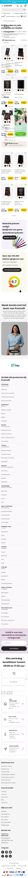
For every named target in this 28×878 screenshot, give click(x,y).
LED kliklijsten (9, 72)
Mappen (3, 478)
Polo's (3, 535)
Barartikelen (4, 592)
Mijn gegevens (5, 814)
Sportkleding (5, 508)
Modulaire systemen (10, 37)
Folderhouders (10, 63)
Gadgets (4, 495)
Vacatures (4, 802)
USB (2, 502)
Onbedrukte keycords (7, 397)
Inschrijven (14, 648)
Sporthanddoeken (6, 511)
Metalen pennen (6, 430)
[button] (10, 16)
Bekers (3, 417)
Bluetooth (4, 491)
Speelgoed (4, 576)
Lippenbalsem (5, 519)
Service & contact (6, 766)
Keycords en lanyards (7, 393)
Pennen (3, 425)
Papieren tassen (6, 450)
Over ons (4, 794)
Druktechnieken (6, 780)
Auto (2, 559)
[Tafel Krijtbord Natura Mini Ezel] (7, 52)
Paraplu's (4, 548)
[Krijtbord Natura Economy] (21, 191)
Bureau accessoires (7, 467)
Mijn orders (4, 819)
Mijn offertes (5, 817)
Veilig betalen (5, 771)
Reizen (3, 568)
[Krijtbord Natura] (21, 84)
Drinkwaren (5, 404)
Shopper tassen (6, 454)
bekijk (23, 70)
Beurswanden (8, 40)
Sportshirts (4, 531)
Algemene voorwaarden (9, 865)
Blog (2, 800)
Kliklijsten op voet (11, 75)
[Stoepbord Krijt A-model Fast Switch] (21, 160)
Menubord (9, 66)
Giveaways (4, 384)
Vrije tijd (4, 567)
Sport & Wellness (7, 506)
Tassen (3, 445)
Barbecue (4, 555)
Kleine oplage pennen (7, 437)
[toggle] (2, 6)
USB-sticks (4, 471)
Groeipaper (4, 609)
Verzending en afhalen (8, 774)
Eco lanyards (5, 616)
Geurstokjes (4, 522)
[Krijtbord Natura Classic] (7, 84)
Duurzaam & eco (6, 608)
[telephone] (17, 6)
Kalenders (4, 482)
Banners (6, 42)
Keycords (4, 389)
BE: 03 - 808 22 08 (6, 694)
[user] (21, 6)
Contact (3, 791)
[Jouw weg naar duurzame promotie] (21, 116)
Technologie (5, 486)
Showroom (4, 797)
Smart (3, 498)
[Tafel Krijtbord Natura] (21, 52)
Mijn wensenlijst (5, 822)
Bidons (3, 413)
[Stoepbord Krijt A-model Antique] (7, 191)
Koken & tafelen (6, 587)
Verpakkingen (5, 604)
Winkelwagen (5, 825)
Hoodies (3, 539)
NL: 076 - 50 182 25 (7, 692)
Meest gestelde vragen (8, 783)
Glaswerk (4, 421)
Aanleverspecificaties (7, 777)
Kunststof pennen (6, 434)
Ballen (3, 579)
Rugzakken (4, 461)
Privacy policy (22, 865)
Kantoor (4, 465)
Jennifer (14, 351)
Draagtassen (5, 447)
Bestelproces (5, 769)
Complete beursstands (10, 34)
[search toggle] (24, 10)
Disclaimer (10, 868)
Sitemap (18, 868)
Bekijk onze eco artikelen (20, 133)
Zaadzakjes (4, 613)
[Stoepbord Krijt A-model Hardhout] (7, 160)
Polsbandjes (5, 386)
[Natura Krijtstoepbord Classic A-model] (7, 116)
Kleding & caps (6, 526)
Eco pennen (4, 441)
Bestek (3, 596)
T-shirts (3, 528)
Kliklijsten (8, 69)
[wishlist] (12, 46)
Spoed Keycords (6, 400)
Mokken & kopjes (6, 410)
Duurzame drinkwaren (7, 620)
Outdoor (4, 547)
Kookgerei (4, 589)
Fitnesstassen (5, 515)
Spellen (3, 572)
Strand (3, 552)
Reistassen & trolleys (7, 458)
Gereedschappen (6, 583)
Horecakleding (5, 600)
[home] (8, 6)
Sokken (3, 543)
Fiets (2, 563)
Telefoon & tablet (6, 487)
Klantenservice (7, 763)
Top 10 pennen (5, 426)
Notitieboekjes (5, 474)
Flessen (3, 406)
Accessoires (7, 92)
